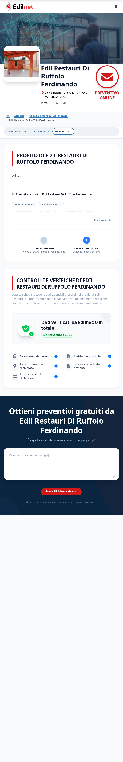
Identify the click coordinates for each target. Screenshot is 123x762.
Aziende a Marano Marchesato (48, 115)
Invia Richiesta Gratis (61, 491)
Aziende (19, 115)
